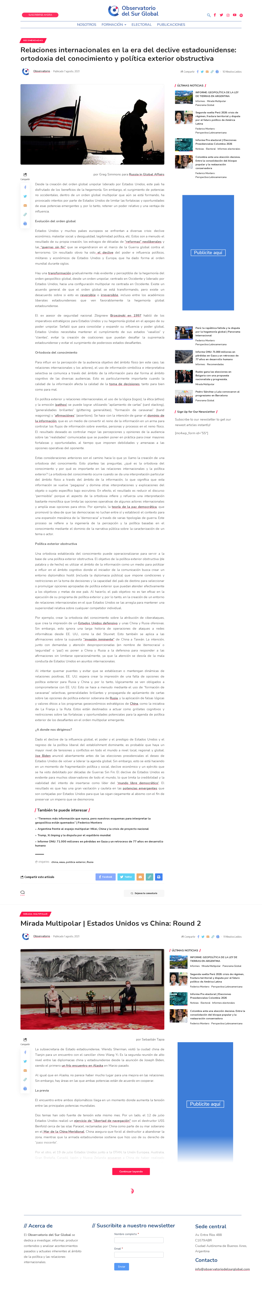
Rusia (114, 698)
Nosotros (86, 24)
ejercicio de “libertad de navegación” (102, 1121)
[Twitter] (221, 15)
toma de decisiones (124, 384)
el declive (104, 252)
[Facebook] (215, 15)
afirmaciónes (64, 415)
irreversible (109, 295)
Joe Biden (43, 756)
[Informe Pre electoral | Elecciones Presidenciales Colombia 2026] (184, 145)
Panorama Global (205, 105)
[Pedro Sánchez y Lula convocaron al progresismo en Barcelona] (184, 396)
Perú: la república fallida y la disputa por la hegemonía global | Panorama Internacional (218, 331)
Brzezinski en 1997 (125, 315)
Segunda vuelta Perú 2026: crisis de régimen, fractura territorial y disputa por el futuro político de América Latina (217, 978)
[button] (208, 15)
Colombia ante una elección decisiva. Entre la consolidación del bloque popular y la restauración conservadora (217, 1014)
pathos (61, 405)
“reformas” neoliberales (143, 242)
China (134, 704)
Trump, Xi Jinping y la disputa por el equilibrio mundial (74, 835)
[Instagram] (228, 15)
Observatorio (41, 71)
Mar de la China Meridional (63, 1131)
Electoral (142, 24)
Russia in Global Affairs (146, 174)
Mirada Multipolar (216, 101)
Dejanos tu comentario (146, 893)
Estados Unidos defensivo (98, 623)
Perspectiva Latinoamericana (211, 132)
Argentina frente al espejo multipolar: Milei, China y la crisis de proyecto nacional (93, 829)
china (54, 862)
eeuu (62, 862)
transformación (59, 273)
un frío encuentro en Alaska (82, 1065)
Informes (200, 101)
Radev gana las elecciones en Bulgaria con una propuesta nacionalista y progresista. (213, 375)
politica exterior (76, 862)
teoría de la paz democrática (134, 507)
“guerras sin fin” (52, 247)
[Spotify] (241, 15)
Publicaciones (171, 24)
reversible (88, 295)
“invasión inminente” (98, 639)
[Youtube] (235, 15)
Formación (112, 24)
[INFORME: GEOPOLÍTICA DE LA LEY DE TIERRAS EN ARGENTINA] (184, 97)
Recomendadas (33, 40)
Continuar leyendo (131, 1171)
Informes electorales (229, 149)
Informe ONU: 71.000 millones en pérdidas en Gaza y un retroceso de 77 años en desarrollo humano (217, 355)
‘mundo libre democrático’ (138, 783)
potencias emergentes (140, 788)
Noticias (200, 149)
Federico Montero (205, 128)
